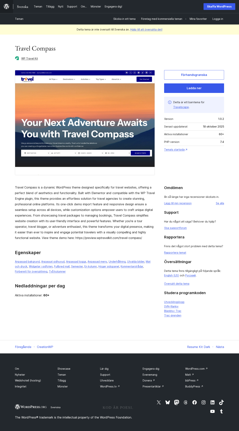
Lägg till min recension (178, 203)
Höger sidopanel (108, 266)
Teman (19, 18)
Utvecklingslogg (174, 301)
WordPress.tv (110, 386)
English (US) (171, 275)
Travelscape (181, 107)
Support (105, 374)
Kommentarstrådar (132, 266)
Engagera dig (151, 368)
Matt (189, 374)
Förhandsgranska (194, 75)
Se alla (220, 203)
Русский (190, 275)
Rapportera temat (175, 252)
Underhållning (117, 261)
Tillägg (62, 380)
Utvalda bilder (135, 261)
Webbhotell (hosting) (28, 380)
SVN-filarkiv (171, 306)
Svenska (55, 407)
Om (17, 368)
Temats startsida (174, 149)
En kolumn (90, 266)
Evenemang (150, 374)
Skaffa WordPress (219, 6)
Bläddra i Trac (172, 310)
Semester (77, 266)
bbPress (192, 380)
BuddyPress (194, 386)
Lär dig (104, 368)
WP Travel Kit (29, 58)
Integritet (20, 386)
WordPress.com (196, 368)
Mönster (63, 386)
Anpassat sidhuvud (53, 261)
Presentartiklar (153, 386)
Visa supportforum (175, 227)
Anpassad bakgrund (27, 261)
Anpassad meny (97, 261)
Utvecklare (107, 380)
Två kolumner (57, 271)
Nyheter (20, 374)
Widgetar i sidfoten (41, 266)
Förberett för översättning (31, 271)
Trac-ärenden (172, 315)
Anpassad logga (76, 261)
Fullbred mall (62, 266)
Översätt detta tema (176, 283)
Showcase (64, 368)
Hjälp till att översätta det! (146, 29)
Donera (149, 380)
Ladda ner (194, 88)
